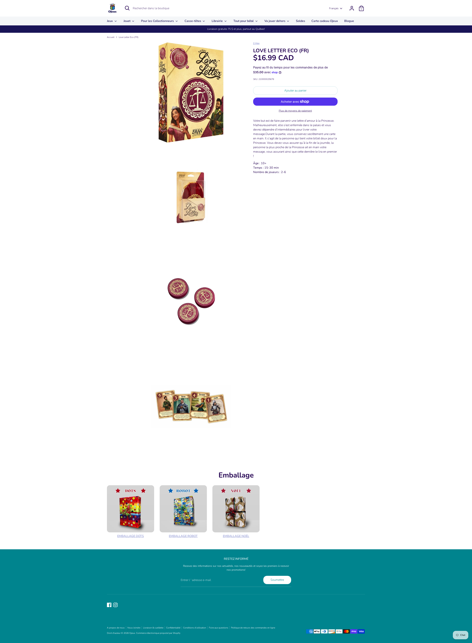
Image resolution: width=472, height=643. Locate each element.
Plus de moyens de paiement (295, 110)
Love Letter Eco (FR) (128, 37)
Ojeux (132, 633)
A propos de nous (116, 627)
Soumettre (277, 580)
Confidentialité (173, 627)
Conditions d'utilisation (194, 627)
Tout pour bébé (243, 21)
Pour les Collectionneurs (158, 21)
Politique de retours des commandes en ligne (253, 627)
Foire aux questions (218, 627)
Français (334, 8)
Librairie (217, 21)
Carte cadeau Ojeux (324, 21)
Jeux (110, 21)
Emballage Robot (183, 536)
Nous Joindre (133, 627)
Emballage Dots (130, 536)
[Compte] (351, 8)
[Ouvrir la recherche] (127, 8)
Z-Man (256, 43)
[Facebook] (109, 605)
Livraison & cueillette (153, 627)
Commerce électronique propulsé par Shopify (158, 633)
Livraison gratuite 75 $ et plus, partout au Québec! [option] (236, 29)
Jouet (127, 21)
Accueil (110, 37)
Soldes (300, 21)
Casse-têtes (193, 21)
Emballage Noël (236, 536)
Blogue (349, 21)
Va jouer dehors (275, 21)
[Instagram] (115, 605)
